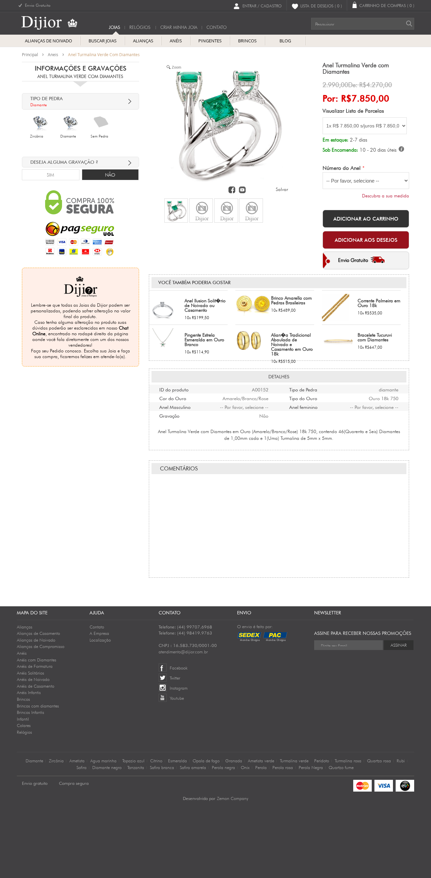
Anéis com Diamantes (36, 659)
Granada (233, 760)
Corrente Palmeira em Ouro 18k (379, 303)
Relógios (140, 27)
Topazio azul (133, 760)
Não (110, 175)
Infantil (23, 719)
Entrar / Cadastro (261, 5)
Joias (114, 27)
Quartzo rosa (379, 760)
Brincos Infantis (30, 712)
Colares (24, 725)
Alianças (24, 626)
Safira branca (162, 767)
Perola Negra (311, 767)
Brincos (23, 699)
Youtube (177, 698)
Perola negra (223, 767)
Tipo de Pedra (303, 389)
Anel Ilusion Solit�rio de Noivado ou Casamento (205, 305)
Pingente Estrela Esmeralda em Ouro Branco (204, 339)
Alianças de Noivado (36, 640)
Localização (100, 640)
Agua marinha (103, 760)
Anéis (22, 653)
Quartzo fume (341, 767)
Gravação (169, 415)
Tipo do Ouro (303, 397)
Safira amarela (193, 767)
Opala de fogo (206, 760)
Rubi (401, 760)
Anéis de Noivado (33, 679)
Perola (261, 767)
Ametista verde (261, 760)
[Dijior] (54, 23)
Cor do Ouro (172, 397)
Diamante (68, 136)
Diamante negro (107, 767)
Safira (81, 767)
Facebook (179, 668)
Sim (50, 175)
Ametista (77, 760)
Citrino (156, 760)
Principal (30, 54)
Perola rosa (282, 767)
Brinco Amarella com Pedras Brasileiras (291, 300)
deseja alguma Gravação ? (64, 162)
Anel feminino (303, 406)
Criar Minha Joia (178, 27)
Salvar (282, 189)
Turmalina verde (294, 760)
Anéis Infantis (29, 692)
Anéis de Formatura (35, 666)
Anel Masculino (175, 406)
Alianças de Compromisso (40, 646)
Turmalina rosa (348, 760)
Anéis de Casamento (35, 686)
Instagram (179, 688)
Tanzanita (135, 767)
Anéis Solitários (30, 673)
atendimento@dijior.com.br (183, 651)
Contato (97, 626)
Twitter (175, 678)
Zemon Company (232, 798)
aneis (53, 54)
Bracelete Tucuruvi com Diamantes (375, 337)
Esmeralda (177, 760)
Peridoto (321, 760)
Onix (245, 767)
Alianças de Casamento (38, 633)
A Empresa (99, 633)
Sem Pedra (99, 136)
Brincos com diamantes (38, 706)
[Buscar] (409, 24)
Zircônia (36, 136)
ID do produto (174, 389)
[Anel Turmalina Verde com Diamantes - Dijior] (176, 210)
